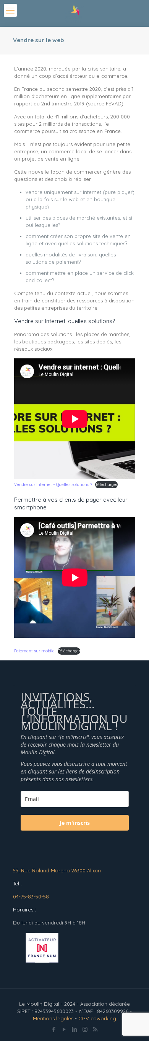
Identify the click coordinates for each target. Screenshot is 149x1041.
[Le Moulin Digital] (74, 13)
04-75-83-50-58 (31, 896)
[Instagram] (85, 1029)
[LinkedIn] (75, 1029)
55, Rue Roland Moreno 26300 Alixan (57, 870)
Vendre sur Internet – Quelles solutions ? (53, 484)
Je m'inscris (75, 822)
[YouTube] (64, 1029)
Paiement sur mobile (34, 651)
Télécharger (106, 484)
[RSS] (95, 1029)
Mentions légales (53, 1018)
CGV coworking (97, 1018)
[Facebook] (54, 1029)
